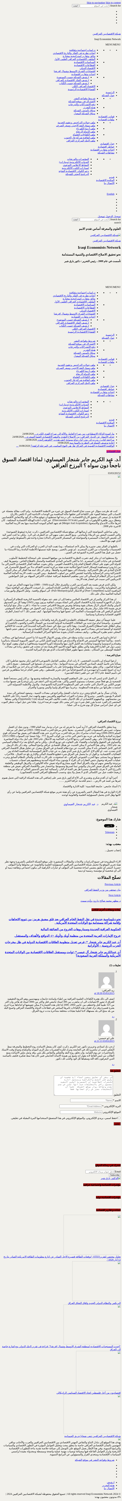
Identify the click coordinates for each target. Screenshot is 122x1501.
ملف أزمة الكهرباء (85, 128)
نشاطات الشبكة (106, 152)
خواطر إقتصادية (106, 146)
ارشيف (110, 1482)
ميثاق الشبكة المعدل (84, 113)
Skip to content (113, 2)
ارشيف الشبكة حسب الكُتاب (74, 83)
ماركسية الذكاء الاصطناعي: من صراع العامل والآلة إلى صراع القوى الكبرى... (74, 433)
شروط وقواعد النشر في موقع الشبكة (94, 1460)
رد (113, 1016)
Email (118, 1171)
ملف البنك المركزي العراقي (80, 140)
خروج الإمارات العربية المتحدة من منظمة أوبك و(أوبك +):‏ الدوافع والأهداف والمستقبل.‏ (67, 935)
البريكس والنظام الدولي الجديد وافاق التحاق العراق (94, 1303)
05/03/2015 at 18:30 (104, 993)
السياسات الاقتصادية (84, 62)
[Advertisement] (82, 275)
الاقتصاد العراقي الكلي (83, 86)
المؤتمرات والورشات (78, 159)
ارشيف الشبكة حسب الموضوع (73, 77)
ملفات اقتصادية (106, 119)
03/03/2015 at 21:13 (104, 1041)
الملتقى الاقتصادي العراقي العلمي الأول (74, 59)
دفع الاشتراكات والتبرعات (81, 104)
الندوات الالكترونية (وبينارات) (74, 162)
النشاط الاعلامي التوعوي (76, 165)
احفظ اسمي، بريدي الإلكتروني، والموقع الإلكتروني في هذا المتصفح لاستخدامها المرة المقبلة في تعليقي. (64, 1118)
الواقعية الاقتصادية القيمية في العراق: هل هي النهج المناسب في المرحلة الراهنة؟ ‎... (65, 445)
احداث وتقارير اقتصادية (83, 74)
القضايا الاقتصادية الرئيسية (81, 89)
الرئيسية (110, 92)
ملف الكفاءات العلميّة (84, 134)
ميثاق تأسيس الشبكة (84, 110)
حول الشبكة (108, 95)
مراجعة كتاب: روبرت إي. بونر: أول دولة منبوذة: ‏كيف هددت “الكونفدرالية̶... (75, 439)
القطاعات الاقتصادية (84, 65)
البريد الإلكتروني (111, 1106)
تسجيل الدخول (113, 216)
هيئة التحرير (89, 107)
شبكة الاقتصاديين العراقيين (107, 33)
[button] (113, 44)
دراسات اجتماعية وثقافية (82, 50)
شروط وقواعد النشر (84, 98)
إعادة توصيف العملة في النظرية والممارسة (91, 442)
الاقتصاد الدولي (87, 68)
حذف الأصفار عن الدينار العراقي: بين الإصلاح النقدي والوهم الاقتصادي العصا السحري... (69, 436)
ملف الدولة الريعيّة (85, 131)
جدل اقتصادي (107, 143)
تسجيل (101, 216)
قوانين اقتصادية (106, 116)
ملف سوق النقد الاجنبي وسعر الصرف (75, 125)
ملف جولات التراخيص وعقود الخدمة (76, 122)
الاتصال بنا (109, 183)
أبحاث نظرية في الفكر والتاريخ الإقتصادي (74, 53)
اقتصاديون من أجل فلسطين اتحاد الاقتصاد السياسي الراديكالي (88, 1392)
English (110, 194)
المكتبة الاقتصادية (105, 180)
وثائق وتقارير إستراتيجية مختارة (79, 56)
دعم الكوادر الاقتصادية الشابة (74, 171)
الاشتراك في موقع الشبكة (81, 101)
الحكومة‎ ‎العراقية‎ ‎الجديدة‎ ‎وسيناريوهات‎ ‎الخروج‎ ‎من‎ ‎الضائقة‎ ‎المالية (81, 929)
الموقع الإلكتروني (112, 1112)
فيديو (111, 177)
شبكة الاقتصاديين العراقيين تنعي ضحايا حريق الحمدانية (92, 1436)
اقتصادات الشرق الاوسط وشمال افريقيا (74, 71)
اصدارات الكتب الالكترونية (75, 168)
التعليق (117, 1094)
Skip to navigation (96, 2)
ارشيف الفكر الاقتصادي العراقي (72, 80)
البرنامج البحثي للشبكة (77, 174)
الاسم (117, 1100)
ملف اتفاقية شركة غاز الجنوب (79, 137)
